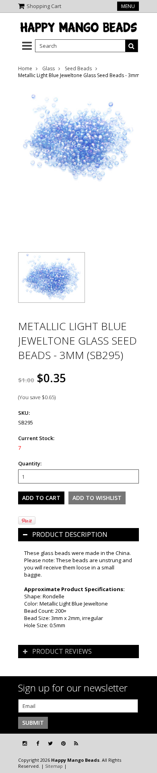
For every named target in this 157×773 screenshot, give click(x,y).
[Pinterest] (63, 743)
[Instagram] (25, 743)
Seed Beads (78, 68)
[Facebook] (37, 743)
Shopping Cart (44, 6)
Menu (128, 6)
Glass (48, 68)
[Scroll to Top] (145, 744)
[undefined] (78, 164)
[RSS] (76, 743)
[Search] (131, 45)
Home (25, 68)
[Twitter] (50, 743)
